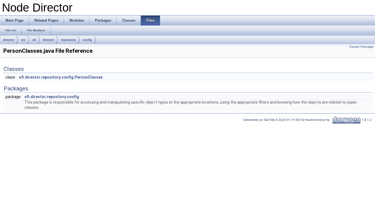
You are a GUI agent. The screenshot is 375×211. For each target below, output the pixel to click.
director (8, 39)
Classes (354, 47)
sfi (34, 39)
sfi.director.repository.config (51, 97)
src (23, 39)
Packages (367, 47)
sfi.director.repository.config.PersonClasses (61, 77)
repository (68, 39)
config (87, 39)
